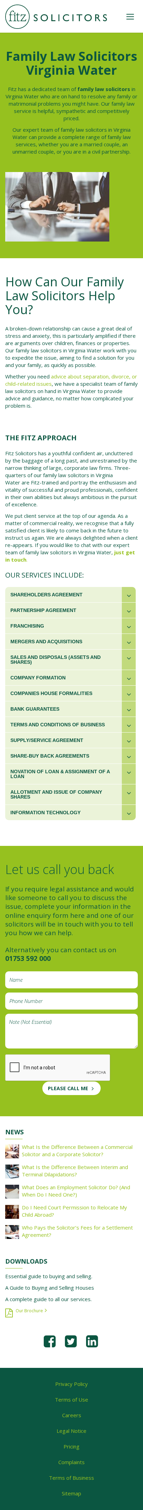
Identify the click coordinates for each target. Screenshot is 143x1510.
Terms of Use (71, 1399)
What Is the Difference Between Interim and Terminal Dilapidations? (75, 1171)
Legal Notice (71, 1430)
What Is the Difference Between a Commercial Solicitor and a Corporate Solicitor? (77, 1150)
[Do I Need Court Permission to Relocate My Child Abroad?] (12, 1211)
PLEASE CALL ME (68, 1088)
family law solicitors (104, 88)
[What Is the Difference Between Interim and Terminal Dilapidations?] (12, 1170)
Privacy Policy (71, 1383)
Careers (71, 1415)
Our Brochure (29, 1311)
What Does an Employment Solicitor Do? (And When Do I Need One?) (76, 1191)
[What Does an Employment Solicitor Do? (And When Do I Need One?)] (12, 1190)
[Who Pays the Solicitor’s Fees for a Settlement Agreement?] (12, 1231)
